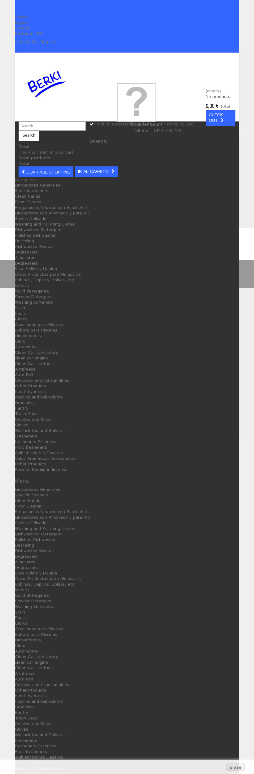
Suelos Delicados (32, 219)
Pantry (21, 408)
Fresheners (26, 436)
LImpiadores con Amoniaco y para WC (53, 213)
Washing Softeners (34, 302)
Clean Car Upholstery (36, 353)
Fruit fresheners (31, 447)
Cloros (21, 319)
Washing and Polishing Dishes (45, 224)
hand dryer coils (31, 392)
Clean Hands (27, 196)
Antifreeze (25, 369)
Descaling (24, 241)
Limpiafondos (28, 336)
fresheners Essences (35, 442)
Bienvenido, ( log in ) (35, 42)
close (235, 767)
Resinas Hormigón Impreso (41, 470)
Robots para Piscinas (36, 330)
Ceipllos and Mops (33, 419)
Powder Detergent (33, 297)
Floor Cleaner (28, 202)
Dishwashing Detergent (38, 230)
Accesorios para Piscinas (39, 325)
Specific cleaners (31, 191)
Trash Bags (26, 414)
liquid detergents (32, 291)
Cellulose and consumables (42, 380)
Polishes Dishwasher (35, 235)
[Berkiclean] (59, 84)
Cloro (20, 341)
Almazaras (25, 258)
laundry (22, 286)
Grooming (24, 403)
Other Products (30, 386)
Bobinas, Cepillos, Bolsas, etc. (45, 280)
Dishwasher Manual (34, 247)
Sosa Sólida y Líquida (36, 269)
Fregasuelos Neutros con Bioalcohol (51, 207)
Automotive (26, 347)
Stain (20, 308)
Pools (20, 313)
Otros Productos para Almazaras (48, 274)
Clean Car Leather (33, 364)
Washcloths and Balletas (40, 431)
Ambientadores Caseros (39, 453)
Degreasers (26, 252)
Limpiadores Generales (37, 185)
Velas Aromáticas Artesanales (45, 458)
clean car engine (31, 358)
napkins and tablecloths (39, 397)
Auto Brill (24, 375)
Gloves (21, 425)
